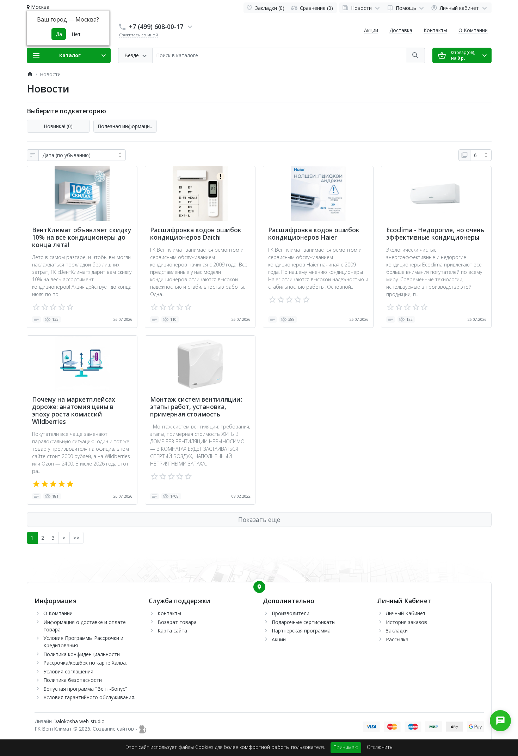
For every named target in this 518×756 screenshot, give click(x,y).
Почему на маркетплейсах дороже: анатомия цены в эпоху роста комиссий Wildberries (73, 410)
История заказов (406, 622)
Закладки (397, 630)
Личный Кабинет (406, 613)
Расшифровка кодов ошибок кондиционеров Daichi (195, 233)
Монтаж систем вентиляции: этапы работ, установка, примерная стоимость (196, 407)
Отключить (380, 747)
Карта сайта (172, 630)
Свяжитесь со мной (138, 34)
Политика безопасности (72, 680)
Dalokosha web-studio (79, 721)
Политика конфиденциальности (81, 654)
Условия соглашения (68, 671)
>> (76, 537)
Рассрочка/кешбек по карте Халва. (85, 662)
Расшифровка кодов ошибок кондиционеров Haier (313, 233)
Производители (290, 613)
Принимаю (345, 747)
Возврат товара (177, 622)
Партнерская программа (301, 630)
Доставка (400, 30)
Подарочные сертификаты (303, 622)
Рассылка (397, 639)
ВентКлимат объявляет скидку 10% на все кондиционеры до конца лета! (81, 237)
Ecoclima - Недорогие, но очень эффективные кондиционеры (435, 233)
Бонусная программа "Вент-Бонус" (85, 688)
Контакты (435, 30)
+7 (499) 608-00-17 (156, 26)
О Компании (473, 30)
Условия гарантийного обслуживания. (89, 697)
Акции (371, 30)
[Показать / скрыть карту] (259, 587)
